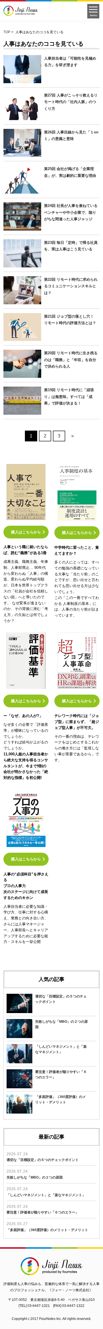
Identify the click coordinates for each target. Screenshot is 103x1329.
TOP (6, 32)
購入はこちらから (26, 532)
